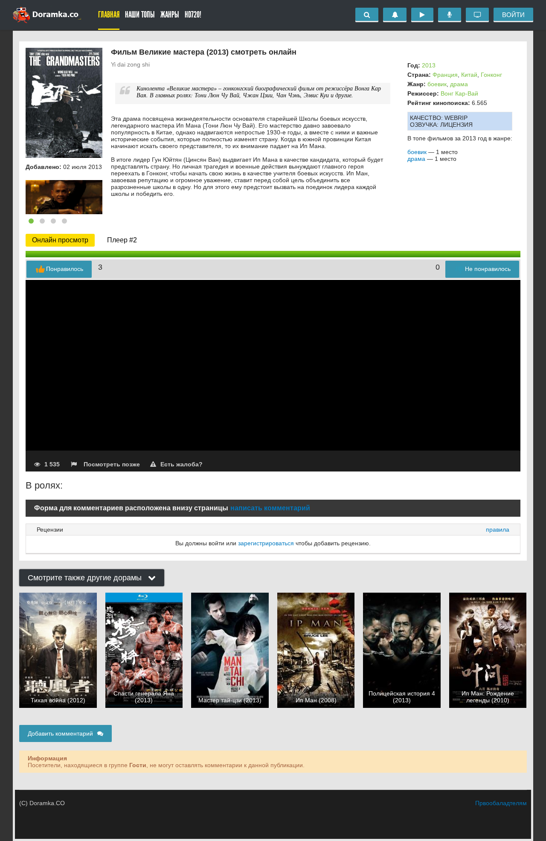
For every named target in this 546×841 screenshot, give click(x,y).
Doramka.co (47, 15)
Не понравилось (488, 268)
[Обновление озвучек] (449, 15)
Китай (469, 74)
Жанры (169, 15)
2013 (429, 65)
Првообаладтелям (501, 803)
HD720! (193, 15)
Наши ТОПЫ (140, 15)
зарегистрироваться (266, 543)
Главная (108, 15)
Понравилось (64, 268)
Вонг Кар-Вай (459, 93)
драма (459, 84)
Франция (445, 74)
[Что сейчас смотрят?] (477, 15)
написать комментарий (270, 508)
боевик (437, 84)
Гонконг (491, 74)
